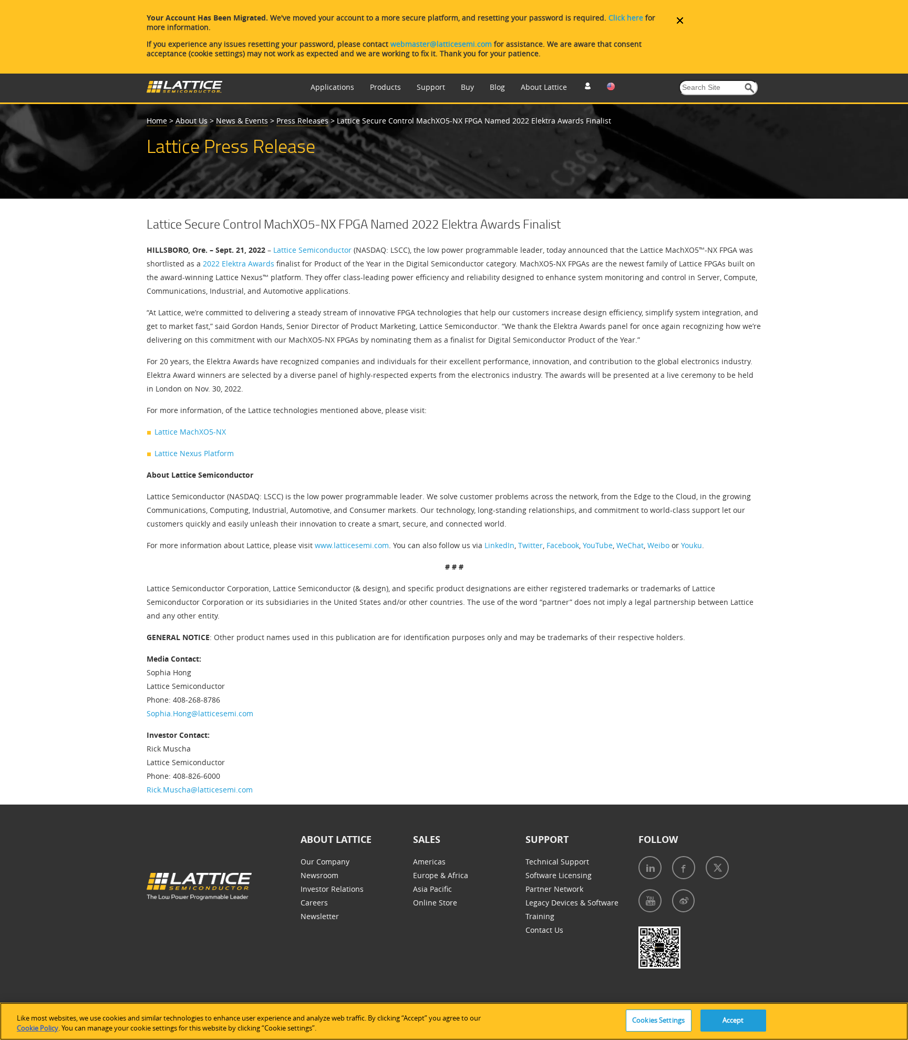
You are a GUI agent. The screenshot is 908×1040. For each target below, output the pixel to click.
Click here (625, 18)
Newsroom (319, 875)
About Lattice (544, 87)
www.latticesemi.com (352, 545)
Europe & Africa (440, 875)
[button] (750, 88)
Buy (467, 87)
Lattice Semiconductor (312, 250)
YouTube (598, 545)
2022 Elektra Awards (238, 264)
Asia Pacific (432, 889)
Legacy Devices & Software (571, 903)
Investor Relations (332, 889)
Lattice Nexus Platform (194, 453)
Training (539, 916)
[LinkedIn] (650, 867)
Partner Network (554, 889)
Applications (332, 87)
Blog (497, 87)
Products (385, 87)
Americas (429, 862)
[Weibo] (683, 900)
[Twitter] (717, 867)
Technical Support (557, 862)
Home (157, 121)
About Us (192, 121)
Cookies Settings (658, 1020)
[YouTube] (650, 900)
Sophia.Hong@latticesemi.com (200, 713)
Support (431, 87)
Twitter (530, 545)
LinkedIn (499, 545)
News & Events (242, 121)
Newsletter (320, 916)
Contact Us (544, 930)
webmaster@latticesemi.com (441, 44)
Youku (691, 545)
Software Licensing (558, 875)
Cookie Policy (37, 1028)
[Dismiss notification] (680, 20)
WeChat (630, 545)
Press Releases (302, 121)
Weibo (658, 545)
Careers (314, 903)
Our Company (325, 862)
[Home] (184, 90)
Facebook (562, 545)
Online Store (435, 903)
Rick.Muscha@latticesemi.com (200, 790)
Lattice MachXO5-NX (190, 432)
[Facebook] (683, 867)
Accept (733, 1020)
